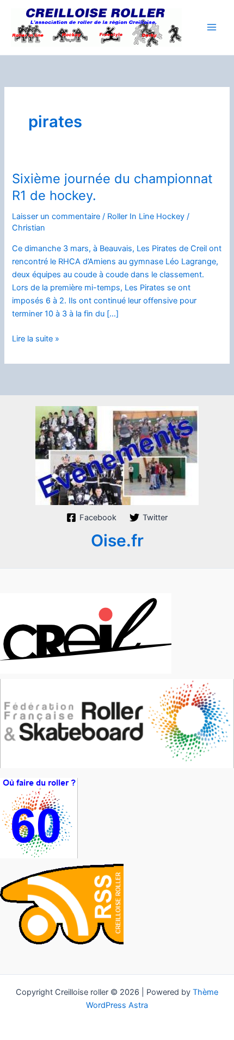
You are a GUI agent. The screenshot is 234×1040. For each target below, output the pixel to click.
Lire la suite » (35, 339)
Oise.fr (117, 540)
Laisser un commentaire (56, 216)
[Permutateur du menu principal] (211, 27)
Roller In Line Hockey (145, 216)
